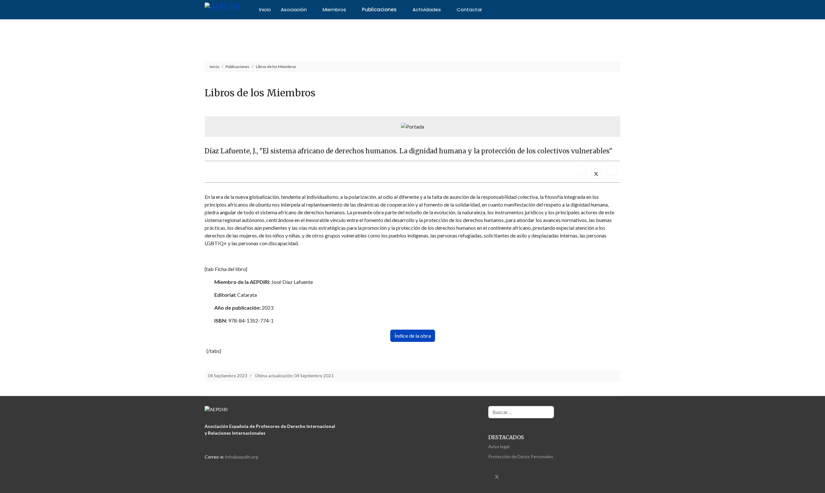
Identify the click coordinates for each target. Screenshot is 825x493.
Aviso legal (499, 446)
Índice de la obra (412, 336)
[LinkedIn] (611, 170)
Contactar (469, 9)
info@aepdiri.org (241, 456)
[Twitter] (497, 476)
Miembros (334, 9)
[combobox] (521, 412)
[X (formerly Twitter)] (596, 173)
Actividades (426, 9)
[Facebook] (581, 170)
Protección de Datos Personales (520, 456)
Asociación (294, 9)
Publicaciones (379, 9)
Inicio (265, 9)
